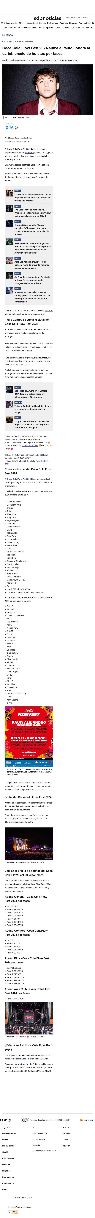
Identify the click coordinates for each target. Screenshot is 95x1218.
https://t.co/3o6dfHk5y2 (37, 455)
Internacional (32, 23)
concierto (29, 152)
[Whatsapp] (16, 127)
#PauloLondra (11, 439)
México (22, 23)
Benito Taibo (54, 28)
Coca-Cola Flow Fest (24, 41)
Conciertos (7, 41)
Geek (4, 1190)
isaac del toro (29, 28)
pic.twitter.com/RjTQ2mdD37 (18, 458)
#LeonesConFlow (30, 445)
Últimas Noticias (10, 23)
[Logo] (47, 18)
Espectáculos (8, 1183)
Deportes (64, 23)
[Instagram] (9, 1120)
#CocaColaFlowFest (14, 442)
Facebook (67, 1133)
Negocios (73, 23)
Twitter (65, 1140)
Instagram (66, 1146)
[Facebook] (7, 127)
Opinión (42, 23)
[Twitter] (11, 127)
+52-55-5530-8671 (39, 1140)
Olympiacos (69, 28)
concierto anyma (11, 28)
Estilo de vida (52, 23)
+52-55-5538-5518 (39, 1133)
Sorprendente (84, 23)
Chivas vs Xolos (84, 28)
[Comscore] (87, 1120)
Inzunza (43, 28)
